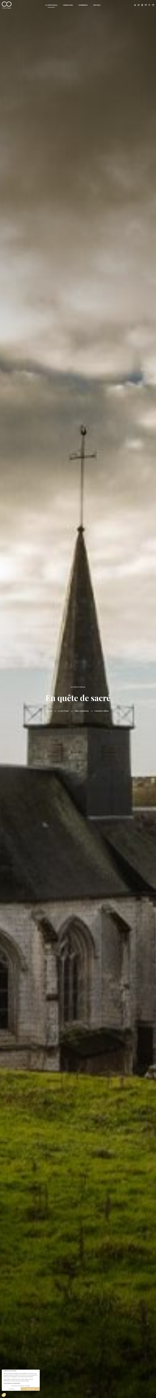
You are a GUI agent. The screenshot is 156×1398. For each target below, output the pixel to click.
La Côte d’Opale (51, 5)
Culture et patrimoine (81, 711)
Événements (83, 5)
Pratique (96, 5)
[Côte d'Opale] (6, 5)
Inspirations (68, 5)
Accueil (49, 711)
